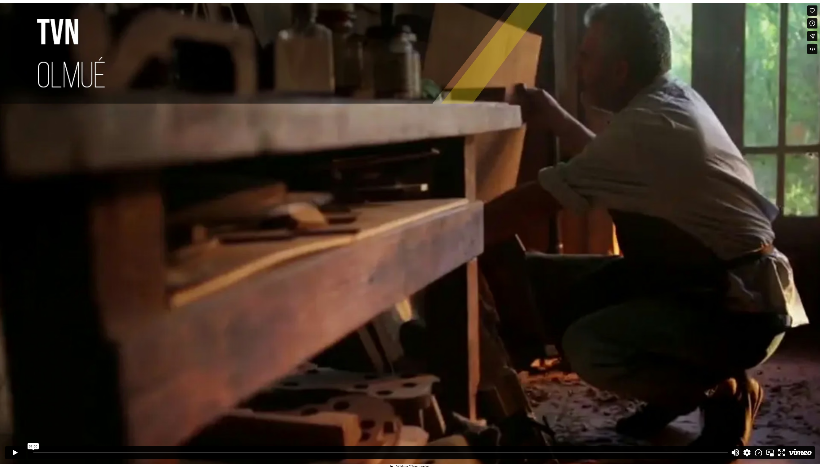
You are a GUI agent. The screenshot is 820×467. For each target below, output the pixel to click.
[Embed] (812, 49)
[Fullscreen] (781, 452)
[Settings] (747, 452)
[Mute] (735, 452)
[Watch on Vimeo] (800, 452)
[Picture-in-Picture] (770, 452)
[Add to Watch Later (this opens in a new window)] (812, 23)
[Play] (15, 452)
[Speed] (758, 452)
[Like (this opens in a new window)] (812, 10)
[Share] (812, 36)
